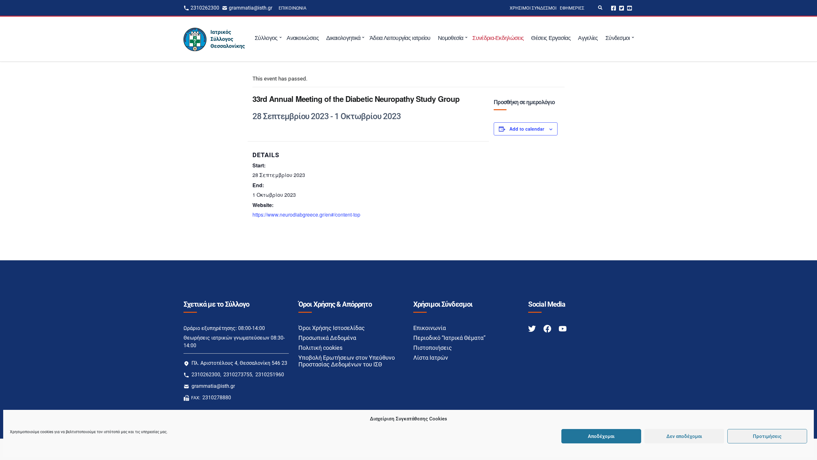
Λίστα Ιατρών (430, 357)
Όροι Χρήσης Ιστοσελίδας (331, 328)
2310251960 (269, 375)
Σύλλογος (266, 38)
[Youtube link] (562, 328)
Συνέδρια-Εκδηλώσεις (498, 38)
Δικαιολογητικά (343, 38)
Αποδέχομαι (601, 436)
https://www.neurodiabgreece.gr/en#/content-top (306, 214)
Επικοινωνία (292, 8)
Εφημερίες (572, 8)
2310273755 (237, 375)
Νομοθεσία (450, 38)
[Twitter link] (532, 328)
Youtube (629, 8)
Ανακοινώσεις (303, 38)
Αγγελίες (588, 38)
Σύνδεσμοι (617, 38)
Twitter (621, 8)
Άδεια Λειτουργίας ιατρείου (400, 38)
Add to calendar (526, 129)
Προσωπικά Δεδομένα (327, 337)
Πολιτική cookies (320, 347)
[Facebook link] (547, 328)
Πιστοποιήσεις (432, 347)
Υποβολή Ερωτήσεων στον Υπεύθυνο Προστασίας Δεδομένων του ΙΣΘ (346, 361)
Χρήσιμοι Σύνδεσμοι (533, 8)
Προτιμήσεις (767, 436)
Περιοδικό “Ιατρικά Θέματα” (449, 337)
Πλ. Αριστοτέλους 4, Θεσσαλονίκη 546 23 (239, 363)
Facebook (613, 8)
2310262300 (205, 8)
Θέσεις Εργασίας (551, 38)
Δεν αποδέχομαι (684, 436)
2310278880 (216, 398)
